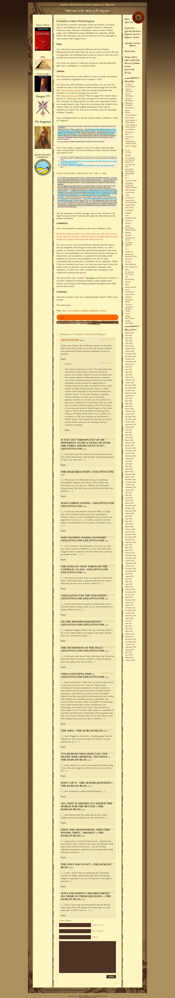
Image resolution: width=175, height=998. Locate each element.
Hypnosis (128, 235)
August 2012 (129, 602)
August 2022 (129, 458)
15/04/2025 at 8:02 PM (107, 730)
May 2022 (128, 466)
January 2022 (129, 477)
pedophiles (93, 310)
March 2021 (129, 500)
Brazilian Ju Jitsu (131, 256)
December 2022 (130, 448)
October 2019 (129, 540)
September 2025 (130, 362)
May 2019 (128, 547)
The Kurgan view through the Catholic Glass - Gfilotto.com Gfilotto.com (84, 569)
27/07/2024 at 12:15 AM (107, 594)
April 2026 (129, 343)
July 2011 (128, 621)
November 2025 (130, 356)
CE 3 (127, 178)
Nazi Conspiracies (131, 267)
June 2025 (128, 369)
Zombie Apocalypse (129, 322)
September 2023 (130, 424)
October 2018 (129, 561)
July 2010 (128, 652)
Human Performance (129, 227)
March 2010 (129, 657)
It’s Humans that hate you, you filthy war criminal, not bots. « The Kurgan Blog (85, 756)
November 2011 (130, 610)
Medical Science (130, 230)
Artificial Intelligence (129, 99)
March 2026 (129, 346)
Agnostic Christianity (129, 90)
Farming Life (129, 198)
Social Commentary (77, 322)
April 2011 (128, 629)
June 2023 (128, 432)
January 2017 (129, 566)
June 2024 (128, 401)
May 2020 (128, 521)
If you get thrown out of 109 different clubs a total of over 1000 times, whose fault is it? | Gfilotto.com (85, 444)
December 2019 (130, 534)
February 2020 (130, 529)
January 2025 (129, 382)
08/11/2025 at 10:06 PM (107, 782)
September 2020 (130, 511)
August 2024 (129, 396)
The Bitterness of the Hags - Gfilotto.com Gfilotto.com (82, 649)
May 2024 (128, 403)
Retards (127, 282)
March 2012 (129, 605)
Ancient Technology (129, 95)
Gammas (128, 213)
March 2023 (129, 440)
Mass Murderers (130, 264)
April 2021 (129, 498)
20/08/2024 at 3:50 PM (107, 621)
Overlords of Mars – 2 (129, 138)
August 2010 (129, 650)
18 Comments (61, 19)
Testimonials (129, 51)
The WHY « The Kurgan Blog (82, 730)
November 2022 (130, 451)
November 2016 (130, 571)
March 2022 (129, 472)
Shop (42, 57)
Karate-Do (128, 259)
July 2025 (128, 367)
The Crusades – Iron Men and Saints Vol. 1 (130, 160)
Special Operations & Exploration (43, 156)
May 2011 (128, 626)
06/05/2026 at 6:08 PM (107, 892)
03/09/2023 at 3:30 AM (107, 471)
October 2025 (129, 359)
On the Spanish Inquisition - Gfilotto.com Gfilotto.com (82, 623)
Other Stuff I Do (132, 60)
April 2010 (129, 655)
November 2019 (130, 537)
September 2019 (130, 542)
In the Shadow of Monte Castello (131, 126)
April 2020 (129, 524)
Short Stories (129, 318)
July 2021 (128, 492)
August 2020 (129, 513)
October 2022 (129, 453)
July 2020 (128, 516)
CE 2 (127, 175)
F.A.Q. (127, 73)
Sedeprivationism (131, 187)
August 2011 (129, 618)
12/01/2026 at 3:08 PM (107, 829)
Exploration (129, 28)
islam (64, 310)
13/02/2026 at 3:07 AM (107, 863)
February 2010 (130, 660)
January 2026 (129, 351)
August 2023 (129, 427)
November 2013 (130, 592)
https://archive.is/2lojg (71, 90)
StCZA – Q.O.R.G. (128, 152)
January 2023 (129, 445)
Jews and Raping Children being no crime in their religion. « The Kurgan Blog (86, 896)
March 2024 (129, 409)
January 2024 (129, 414)
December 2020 (130, 506)
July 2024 (128, 398)
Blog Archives (130, 330)
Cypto (127, 195)
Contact (127, 66)
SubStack (128, 297)
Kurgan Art (129, 252)
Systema (128, 155)
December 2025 (130, 354)
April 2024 (129, 406)
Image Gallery (130, 57)
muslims (84, 310)
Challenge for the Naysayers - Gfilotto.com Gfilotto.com (84, 597)
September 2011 (130, 616)
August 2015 (129, 576)
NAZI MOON (130, 129)
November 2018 (130, 558)
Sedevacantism (130, 190)
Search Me (129, 70)
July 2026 (128, 335)
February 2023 (130, 443)
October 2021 (129, 485)
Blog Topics (129, 81)
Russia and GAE (130, 287)
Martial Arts (129, 254)
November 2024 (130, 388)
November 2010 (130, 642)
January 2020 (129, 532)
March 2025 (129, 377)
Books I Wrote (43, 25)
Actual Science (130, 86)
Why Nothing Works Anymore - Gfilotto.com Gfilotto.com (84, 539)
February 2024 (130, 411)
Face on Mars (129, 118)
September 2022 (130, 456)
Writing (127, 316)
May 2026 (128, 341)
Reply (63, 359)
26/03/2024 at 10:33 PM (107, 502)
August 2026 (129, 333)
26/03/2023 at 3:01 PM (107, 439)
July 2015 (128, 579)
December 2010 (130, 639)
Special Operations (132, 31)
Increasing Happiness (128, 243)
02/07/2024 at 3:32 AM (107, 537)
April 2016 (129, 574)
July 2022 (128, 461)
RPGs (127, 285)
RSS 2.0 (86, 322)
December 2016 (130, 568)
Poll (126, 277)
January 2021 (129, 503)
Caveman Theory (131, 115)
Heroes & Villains (132, 63)
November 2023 (130, 419)
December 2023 (130, 417)
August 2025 (129, 364)
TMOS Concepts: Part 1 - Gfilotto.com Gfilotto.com (82, 675)
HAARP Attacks (130, 218)
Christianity (129, 183)
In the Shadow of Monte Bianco (131, 121)
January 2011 (129, 636)
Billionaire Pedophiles (128, 104)
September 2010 (130, 647)
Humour (128, 233)
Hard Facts (128, 221)
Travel (127, 314)
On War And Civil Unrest (129, 273)
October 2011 (129, 613)
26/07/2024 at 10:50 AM (107, 565)
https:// (64, 96)
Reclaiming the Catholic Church (130, 142)
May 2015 (128, 581)
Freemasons (129, 210)
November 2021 (130, 482)
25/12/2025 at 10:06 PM (107, 802)
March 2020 (129, 527)
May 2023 (128, 435)
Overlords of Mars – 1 (129, 133)
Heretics (128, 223)
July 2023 (128, 430)
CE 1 (127, 246)
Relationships (129, 173)
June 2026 (128, 338)
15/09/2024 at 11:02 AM (107, 673)
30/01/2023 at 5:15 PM (107, 339)
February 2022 (130, 474)
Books (127, 110)
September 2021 (130, 487)
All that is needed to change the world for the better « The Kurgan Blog (86, 806)
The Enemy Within (129, 301)
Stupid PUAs (129, 294)
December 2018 (130, 555)
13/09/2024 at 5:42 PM (107, 647)
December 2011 (130, 608)
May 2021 (128, 495)
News (127, 269)
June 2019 (128, 545)
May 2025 (128, 372)
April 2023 (129, 437)
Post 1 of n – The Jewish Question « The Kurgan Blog (86, 784)
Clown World (129, 192)
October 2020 (129, 508)
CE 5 (127, 249)
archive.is (71, 96)
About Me (128, 22)
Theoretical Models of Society (129, 309)
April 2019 (129, 550)
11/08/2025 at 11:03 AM (107, 753)
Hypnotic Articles (131, 37)
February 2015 (130, 589)
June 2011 (128, 623)
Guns (127, 215)
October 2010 (129, 644)
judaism (76, 310)
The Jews (128, 304)
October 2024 (129, 390)
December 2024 (130, 385)
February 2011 (130, 634)
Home (127, 19)
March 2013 (129, 597)
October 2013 (129, 595)
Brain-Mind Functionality (129, 170)
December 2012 (130, 600)
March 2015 (129, 587)
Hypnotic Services (132, 34)
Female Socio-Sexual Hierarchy (131, 201)
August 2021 (129, 490)
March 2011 (129, 631)
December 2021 (130, 479)
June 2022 (128, 464)
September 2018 (130, 563)
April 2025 (129, 375)
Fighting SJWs (130, 205)
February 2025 (130, 380)
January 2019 (129, 553)
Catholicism (129, 185)
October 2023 (129, 422)
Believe (127, 112)
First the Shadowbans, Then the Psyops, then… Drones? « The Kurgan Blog (85, 832)
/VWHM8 (80, 96)
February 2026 (130, 348)
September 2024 (130, 393)
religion (103, 310)
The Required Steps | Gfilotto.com (87, 471)
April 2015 (129, 584)
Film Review (129, 208)
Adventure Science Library (132, 44)
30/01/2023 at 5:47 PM (105, 363)
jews (70, 310)
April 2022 (129, 469)
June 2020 (128, 519)
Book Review (129, 108)
